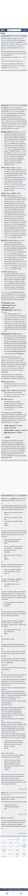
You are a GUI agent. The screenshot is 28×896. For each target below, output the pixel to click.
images (13, 111)
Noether (21, 47)
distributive (14, 46)
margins (12, 321)
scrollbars (6, 277)
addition (8, 42)
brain (24, 850)
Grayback (21, 726)
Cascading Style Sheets (13, 141)
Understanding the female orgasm (24, 846)
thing (2, 105)
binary (17, 40)
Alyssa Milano (11, 839)
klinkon (7, 105)
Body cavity (4, 691)
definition (3, 495)
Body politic (4, 733)
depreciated (4, 358)
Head (17, 856)
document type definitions (11, 368)
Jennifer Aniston (24, 854)
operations (6, 46)
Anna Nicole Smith (17, 840)
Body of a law (5, 718)
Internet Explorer (8, 252)
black (5, 175)
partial (18, 153)
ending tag (15, 121)
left (20, 319)
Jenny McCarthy (24, 840)
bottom (8, 321)
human (24, 842)
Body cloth (4, 701)
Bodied (19, 792)
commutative (10, 67)
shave (10, 856)
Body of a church (6, 699)
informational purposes (20, 383)
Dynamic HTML (11, 450)
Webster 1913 (10, 495)
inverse (15, 53)
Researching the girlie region (4, 850)
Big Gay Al (11, 850)
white (15, 420)
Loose (2, 368)
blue (9, 222)
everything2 (19, 124)
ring (12, 38)
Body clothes (5, 704)
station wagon (4, 846)
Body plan (4, 728)
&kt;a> (15, 201)
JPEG (5, 149)
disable (6, 289)
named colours (19, 186)
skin (4, 853)
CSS (19, 394)
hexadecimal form (9, 184)
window (19, 317)
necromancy (17, 842)
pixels (12, 323)
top (25, 319)
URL (21, 151)
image (14, 337)
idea (2, 36)
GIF (24, 147)
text (10, 111)
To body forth (5, 801)
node (15, 65)
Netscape (6, 253)
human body (3, 842)
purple (20, 222)
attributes (14, 126)
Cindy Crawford (17, 854)
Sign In (24, 30)
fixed (7, 339)
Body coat (4, 711)
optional (3, 121)
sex (4, 839)
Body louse (4, 722)
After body (4, 687)
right (23, 319)
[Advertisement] (14, 14)
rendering (15, 277)
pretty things (4, 113)
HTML (14, 107)
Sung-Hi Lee (17, 846)
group (23, 42)
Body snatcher (5, 774)
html (19, 115)
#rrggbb (16, 184)
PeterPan (7, 36)
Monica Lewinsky (11, 843)
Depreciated (22, 132)
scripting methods (9, 409)
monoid (22, 44)
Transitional (19, 366)
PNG (11, 149)
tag (9, 107)
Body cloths (13, 701)
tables (17, 111)
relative (24, 153)
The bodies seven (6, 755)
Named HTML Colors (19, 188)
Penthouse (10, 846)
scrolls (19, 339)
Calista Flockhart (17, 850)
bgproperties (7, 143)
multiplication (12, 44)
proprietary (4, 294)
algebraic (3, 40)
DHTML (16, 407)
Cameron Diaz (11, 853)
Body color (4, 713)
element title (22, 385)
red (10, 224)
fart (24, 856)
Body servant (5, 753)
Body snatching (5, 780)
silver (6, 255)
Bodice (22, 500)
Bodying (7, 794)
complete (13, 153)
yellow (12, 422)
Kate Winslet (3, 856)
